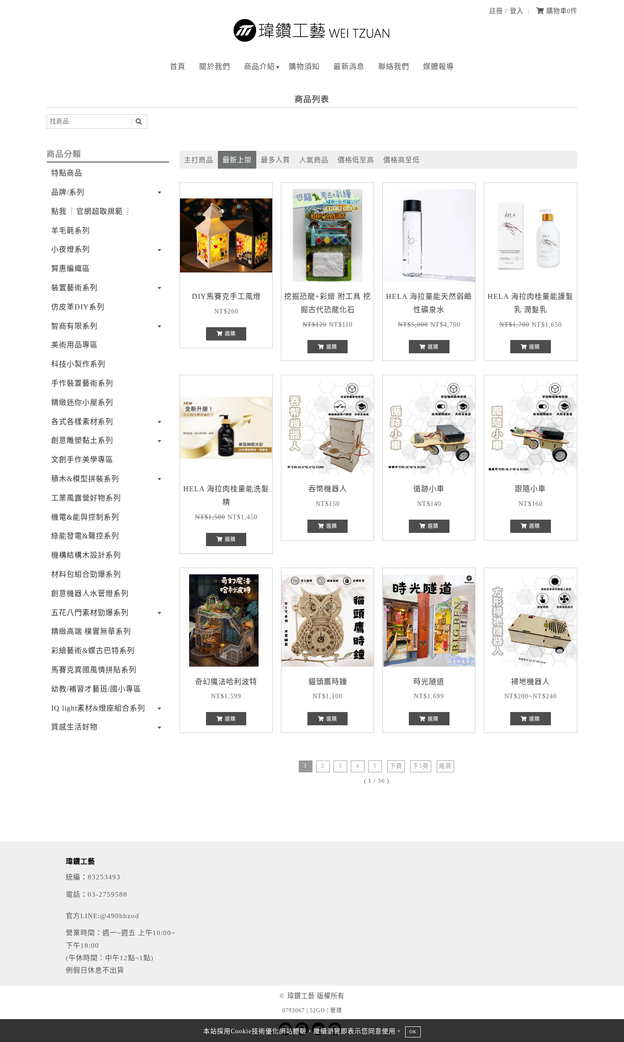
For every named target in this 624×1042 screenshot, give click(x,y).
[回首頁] (312, 40)
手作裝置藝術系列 (82, 383)
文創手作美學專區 (82, 459)
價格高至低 (401, 160)
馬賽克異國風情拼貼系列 (94, 670)
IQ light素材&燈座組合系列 (98, 708)
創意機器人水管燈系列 (90, 593)
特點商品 (66, 173)
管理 (336, 1010)
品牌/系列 (68, 192)
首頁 (177, 66)
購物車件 (560, 11)
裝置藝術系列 (74, 288)
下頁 (396, 766)
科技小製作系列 (78, 364)
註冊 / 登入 (506, 11)
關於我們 (214, 66)
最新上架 (237, 160)
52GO (317, 1010)
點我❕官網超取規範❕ (91, 211)
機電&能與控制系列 (85, 517)
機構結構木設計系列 (86, 555)
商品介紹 (259, 66)
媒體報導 (438, 66)
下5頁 (420, 766)
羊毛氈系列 (70, 230)
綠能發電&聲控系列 (85, 536)
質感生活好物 (74, 727)
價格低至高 (356, 160)
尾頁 (445, 766)
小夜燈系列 (70, 249)
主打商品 (198, 160)
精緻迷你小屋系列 (82, 402)
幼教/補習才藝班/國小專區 (96, 689)
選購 (229, 333)
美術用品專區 (74, 345)
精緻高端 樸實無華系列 (91, 631)
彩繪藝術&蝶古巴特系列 (93, 650)
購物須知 (304, 66)
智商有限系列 (74, 326)
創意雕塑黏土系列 (82, 440)
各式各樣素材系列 (82, 421)
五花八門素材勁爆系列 (90, 613)
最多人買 (275, 160)
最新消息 (349, 66)
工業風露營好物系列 (86, 498)
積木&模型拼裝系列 (85, 479)
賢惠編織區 (70, 268)
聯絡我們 (393, 66)
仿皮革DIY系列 (78, 307)
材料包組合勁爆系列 (86, 574)
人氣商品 (313, 160)
